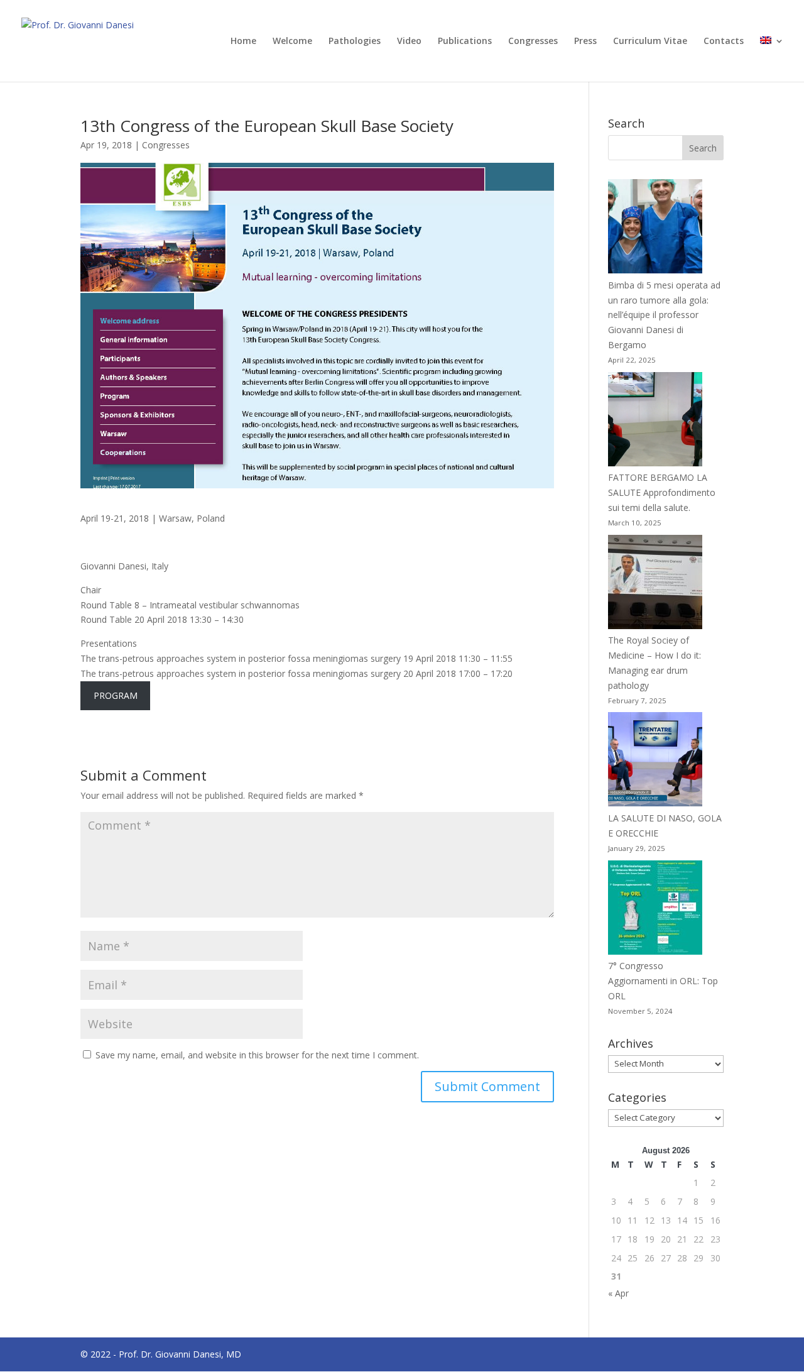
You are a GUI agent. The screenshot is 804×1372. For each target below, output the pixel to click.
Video (409, 41)
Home (243, 41)
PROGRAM (116, 695)
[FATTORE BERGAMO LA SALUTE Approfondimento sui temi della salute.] (655, 421)
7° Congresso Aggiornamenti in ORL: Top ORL (663, 981)
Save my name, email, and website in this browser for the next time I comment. (257, 1055)
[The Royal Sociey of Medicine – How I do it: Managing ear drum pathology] (655, 584)
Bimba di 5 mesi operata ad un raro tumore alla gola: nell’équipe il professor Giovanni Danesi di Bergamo (664, 315)
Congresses (533, 41)
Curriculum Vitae (650, 41)
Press (585, 41)
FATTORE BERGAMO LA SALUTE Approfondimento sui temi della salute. (661, 492)
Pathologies (355, 41)
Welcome (292, 41)
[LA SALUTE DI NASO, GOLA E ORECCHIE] (655, 761)
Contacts (724, 41)
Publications (465, 41)
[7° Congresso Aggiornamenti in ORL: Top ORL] (655, 909)
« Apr (618, 1293)
